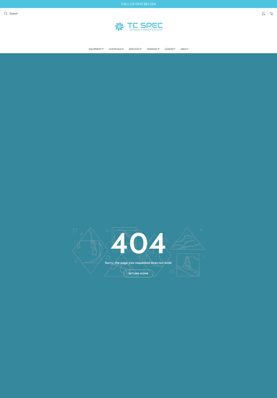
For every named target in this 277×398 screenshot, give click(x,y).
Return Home (138, 273)
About (184, 49)
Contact (170, 49)
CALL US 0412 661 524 (138, 4)
